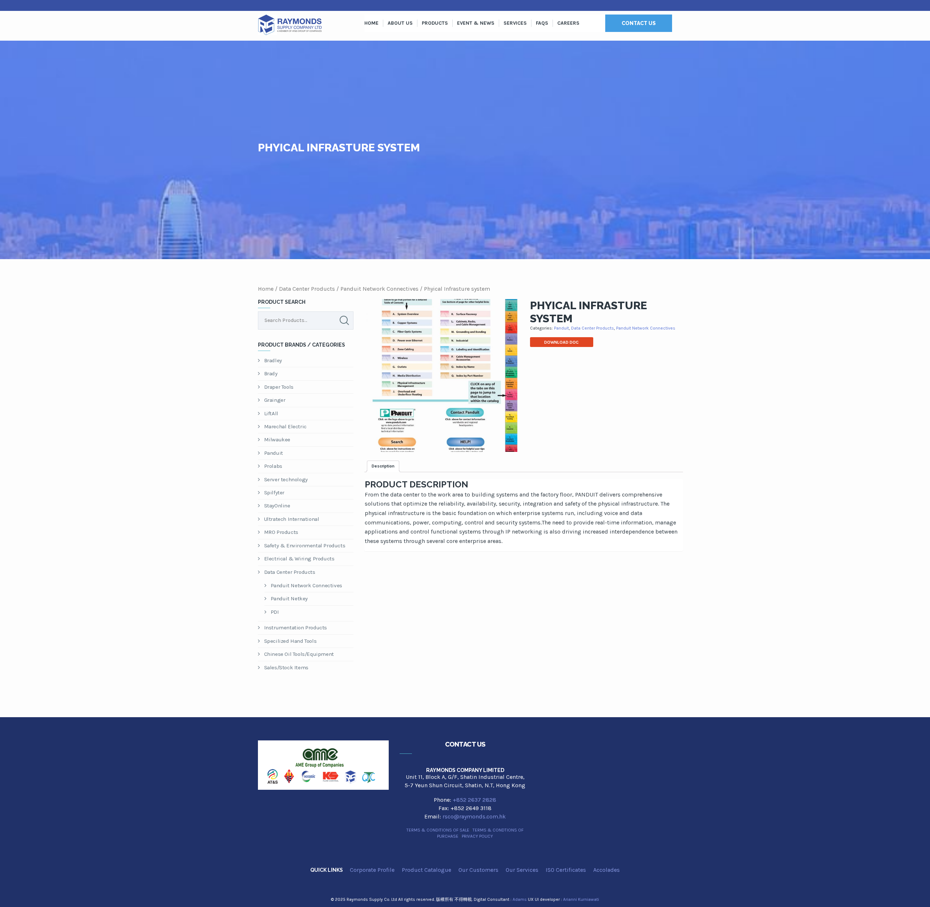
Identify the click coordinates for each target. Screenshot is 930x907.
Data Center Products (307, 288)
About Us (400, 23)
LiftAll (271, 413)
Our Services (522, 869)
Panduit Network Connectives (379, 288)
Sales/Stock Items (286, 667)
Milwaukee (277, 439)
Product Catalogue (426, 869)
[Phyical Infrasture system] (440, 375)
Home (371, 23)
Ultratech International (291, 519)
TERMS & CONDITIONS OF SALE (438, 830)
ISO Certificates (566, 869)
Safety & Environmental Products (304, 545)
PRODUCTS (435, 23)
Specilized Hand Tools (290, 641)
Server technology (286, 479)
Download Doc (561, 342)
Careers (568, 23)
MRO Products (281, 532)
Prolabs (273, 466)
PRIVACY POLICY (477, 836)
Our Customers (478, 869)
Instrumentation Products (295, 627)
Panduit (273, 453)
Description (383, 466)
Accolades (606, 869)
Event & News (475, 23)
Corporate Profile (372, 869)
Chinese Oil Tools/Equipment (299, 654)
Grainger (275, 400)
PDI (275, 612)
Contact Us (639, 23)
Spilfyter (274, 492)
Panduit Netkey (289, 598)
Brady (271, 373)
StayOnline (277, 505)
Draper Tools (279, 387)
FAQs (542, 23)
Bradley (273, 360)
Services (515, 23)
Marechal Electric (285, 426)
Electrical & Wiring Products (299, 558)
